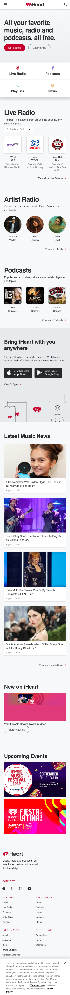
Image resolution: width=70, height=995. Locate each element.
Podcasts (6, 912)
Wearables (41, 944)
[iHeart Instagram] (20, 888)
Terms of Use (37, 985)
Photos (39, 921)
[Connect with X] (12, 888)
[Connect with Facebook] (3, 888)
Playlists (6, 921)
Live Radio (7, 907)
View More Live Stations (50, 178)
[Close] (64, 963)
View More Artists (54, 249)
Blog (4, 944)
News (38, 902)
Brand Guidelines (10, 949)
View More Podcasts (52, 320)
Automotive (41, 934)
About (5, 934)
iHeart (5, 902)
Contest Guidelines (11, 954)
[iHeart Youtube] (29, 888)
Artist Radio (8, 916)
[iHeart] (35, 4)
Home (38, 939)
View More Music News (51, 665)
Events (39, 912)
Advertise (6, 939)
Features (40, 907)
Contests (40, 916)
